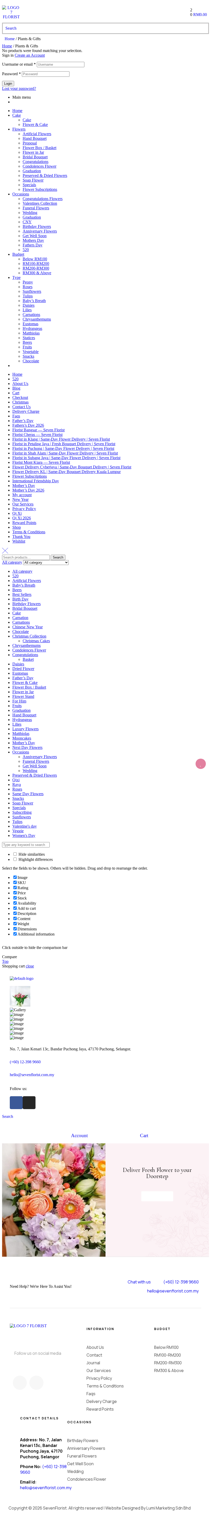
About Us (20, 383)
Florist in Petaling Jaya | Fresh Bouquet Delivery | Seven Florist (63, 444)
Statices (29, 338)
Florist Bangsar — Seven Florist (38, 430)
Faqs (16, 416)
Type (16, 277)
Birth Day (20, 599)
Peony (28, 282)
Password (11, 74)
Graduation (32, 171)
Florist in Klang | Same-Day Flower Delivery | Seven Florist (61, 439)
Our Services (22, 504)
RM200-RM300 (36, 268)
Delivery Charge (25, 411)
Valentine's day (24, 826)
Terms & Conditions (28, 532)
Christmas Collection (29, 636)
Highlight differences (35, 859)
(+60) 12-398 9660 (25, 1062)
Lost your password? (19, 88)
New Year (20, 499)
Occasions (20, 194)
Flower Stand (23, 696)
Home (10, 39)
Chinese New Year (27, 627)
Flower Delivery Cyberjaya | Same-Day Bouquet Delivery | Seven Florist (71, 467)
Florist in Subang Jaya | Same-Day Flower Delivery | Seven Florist (66, 458)
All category (22, 571)
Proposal (30, 143)
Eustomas (30, 324)
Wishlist (18, 541)
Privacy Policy (24, 509)
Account (79, 1135)
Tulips (28, 296)
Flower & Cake (35, 124)
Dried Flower (23, 668)
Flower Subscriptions (40, 189)
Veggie (18, 831)
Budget (18, 254)
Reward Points (24, 522)
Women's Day (23, 835)
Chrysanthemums (37, 319)
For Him (19, 701)
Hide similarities (31, 854)
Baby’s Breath (34, 300)
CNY (27, 222)
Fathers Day (32, 245)
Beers (27, 342)
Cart (15, 393)
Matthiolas (31, 333)
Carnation (20, 617)
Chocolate (31, 361)
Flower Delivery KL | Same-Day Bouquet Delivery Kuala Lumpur (66, 471)
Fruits (27, 347)
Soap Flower (33, 180)
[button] (157, 1196)
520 (26, 249)
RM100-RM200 (36, 263)
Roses (27, 287)
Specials (29, 185)
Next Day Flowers (27, 747)
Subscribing (22, 812)
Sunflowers (32, 291)
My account (22, 495)
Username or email (19, 64)
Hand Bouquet (35, 138)
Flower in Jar (33, 152)
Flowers (18, 129)
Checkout (20, 397)
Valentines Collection (40, 203)
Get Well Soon (35, 236)
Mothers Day (33, 240)
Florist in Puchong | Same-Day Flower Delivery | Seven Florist (63, 448)
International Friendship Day (35, 481)
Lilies (27, 310)
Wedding (30, 212)
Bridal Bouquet (35, 157)
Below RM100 (35, 259)
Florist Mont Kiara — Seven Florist (41, 462)
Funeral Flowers (36, 208)
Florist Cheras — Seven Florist (37, 434)
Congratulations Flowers (43, 198)
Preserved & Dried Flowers (45, 175)
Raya (16, 784)
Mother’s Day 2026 (28, 490)
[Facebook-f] (16, 1102)
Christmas (20, 402)
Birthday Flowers (37, 226)
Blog (16, 388)
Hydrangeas (32, 328)
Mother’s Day (23, 485)
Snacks (28, 356)
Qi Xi (17, 513)
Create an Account (30, 55)
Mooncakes (21, 738)
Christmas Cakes (36, 641)
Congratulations (35, 161)
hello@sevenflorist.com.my (32, 1075)
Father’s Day (22, 420)
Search (58, 557)
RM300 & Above (37, 273)
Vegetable (31, 351)
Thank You (21, 536)
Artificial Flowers (37, 134)
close (30, 966)
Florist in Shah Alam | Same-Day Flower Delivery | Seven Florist (65, 453)
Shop (16, 527)
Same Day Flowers (27, 794)
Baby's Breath (23, 585)
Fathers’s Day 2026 (28, 425)
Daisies (28, 305)
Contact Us (21, 407)
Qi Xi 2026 (21, 518)
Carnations (31, 314)
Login (8, 83)
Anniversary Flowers (40, 231)
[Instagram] (29, 1102)
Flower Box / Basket (39, 147)
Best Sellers (21, 594)
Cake (16, 115)
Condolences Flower (39, 166)
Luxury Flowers (25, 729)
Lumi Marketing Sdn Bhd (168, 1508)
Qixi (16, 780)
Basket (28, 659)
